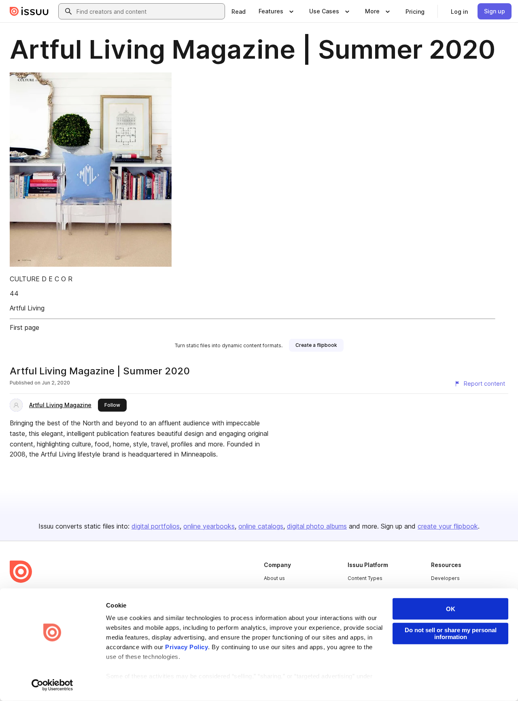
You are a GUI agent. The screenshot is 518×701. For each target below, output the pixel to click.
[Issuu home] (29, 11)
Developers (445, 578)
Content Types (365, 578)
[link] (238, 11)
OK (450, 608)
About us (274, 578)
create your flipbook (448, 526)
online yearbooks (209, 526)
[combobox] (148, 11)
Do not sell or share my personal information (451, 633)
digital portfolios (156, 526)
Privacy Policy (186, 647)
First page (24, 327)
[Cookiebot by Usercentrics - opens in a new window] (52, 685)
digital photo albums (317, 526)
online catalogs (260, 526)
